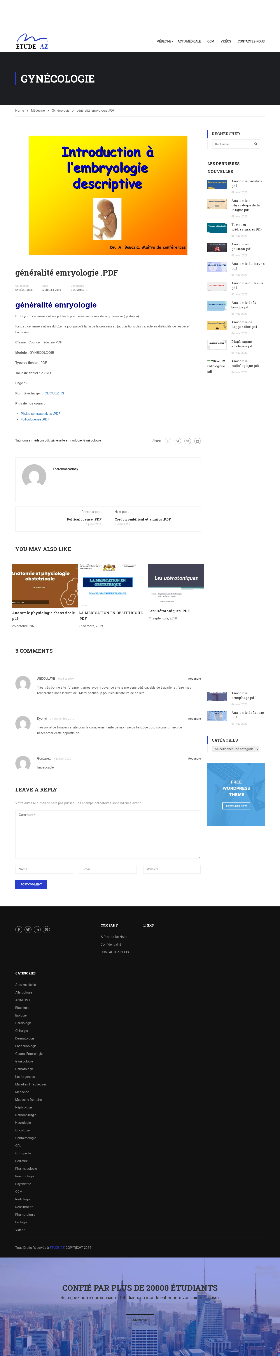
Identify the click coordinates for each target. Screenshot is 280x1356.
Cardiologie (23, 1023)
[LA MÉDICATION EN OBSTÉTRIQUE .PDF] (108, 586)
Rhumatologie (25, 1215)
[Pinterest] (187, 441)
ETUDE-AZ (57, 1248)
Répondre (194, 678)
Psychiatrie (23, 1184)
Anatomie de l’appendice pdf (244, 324)
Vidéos (226, 41)
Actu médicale (189, 41)
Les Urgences (25, 1077)
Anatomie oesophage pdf (243, 695)
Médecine (164, 41)
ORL (18, 1146)
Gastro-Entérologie (29, 1054)
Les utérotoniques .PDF (169, 611)
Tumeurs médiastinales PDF (246, 226)
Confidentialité (111, 944)
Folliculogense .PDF (84, 519)
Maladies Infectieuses (31, 1084)
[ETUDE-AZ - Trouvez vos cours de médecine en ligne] (32, 41)
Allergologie (23, 992)
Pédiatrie (21, 1161)
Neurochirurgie (25, 1115)
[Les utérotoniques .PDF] (176, 585)
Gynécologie (61, 111)
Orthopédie (23, 1153)
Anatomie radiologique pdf (245, 363)
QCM (210, 41)
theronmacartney (65, 469)
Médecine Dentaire (28, 1100)
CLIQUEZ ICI (54, 393)
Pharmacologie (26, 1169)
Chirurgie (21, 1031)
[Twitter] (178, 441)
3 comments (79, 290)
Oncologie (22, 1130)
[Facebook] (168, 441)
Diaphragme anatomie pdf (242, 343)
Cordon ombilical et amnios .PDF (143, 519)
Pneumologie (24, 1176)
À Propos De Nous (114, 937)
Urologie (21, 1222)
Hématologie (24, 1069)
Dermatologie (25, 1038)
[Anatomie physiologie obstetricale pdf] (45, 586)
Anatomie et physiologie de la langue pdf (245, 205)
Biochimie (22, 1008)
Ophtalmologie (25, 1138)
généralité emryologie (66, 440)
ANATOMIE (23, 1000)
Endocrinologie (26, 1046)
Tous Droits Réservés (31, 1248)
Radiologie (22, 1199)
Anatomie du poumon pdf (242, 246)
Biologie (21, 1015)
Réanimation (24, 1207)
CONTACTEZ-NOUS (251, 41)
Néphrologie (24, 1107)
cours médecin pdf (35, 440)
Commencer (140, 1319)
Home (19, 111)
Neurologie (23, 1123)
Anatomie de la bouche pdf (243, 304)
